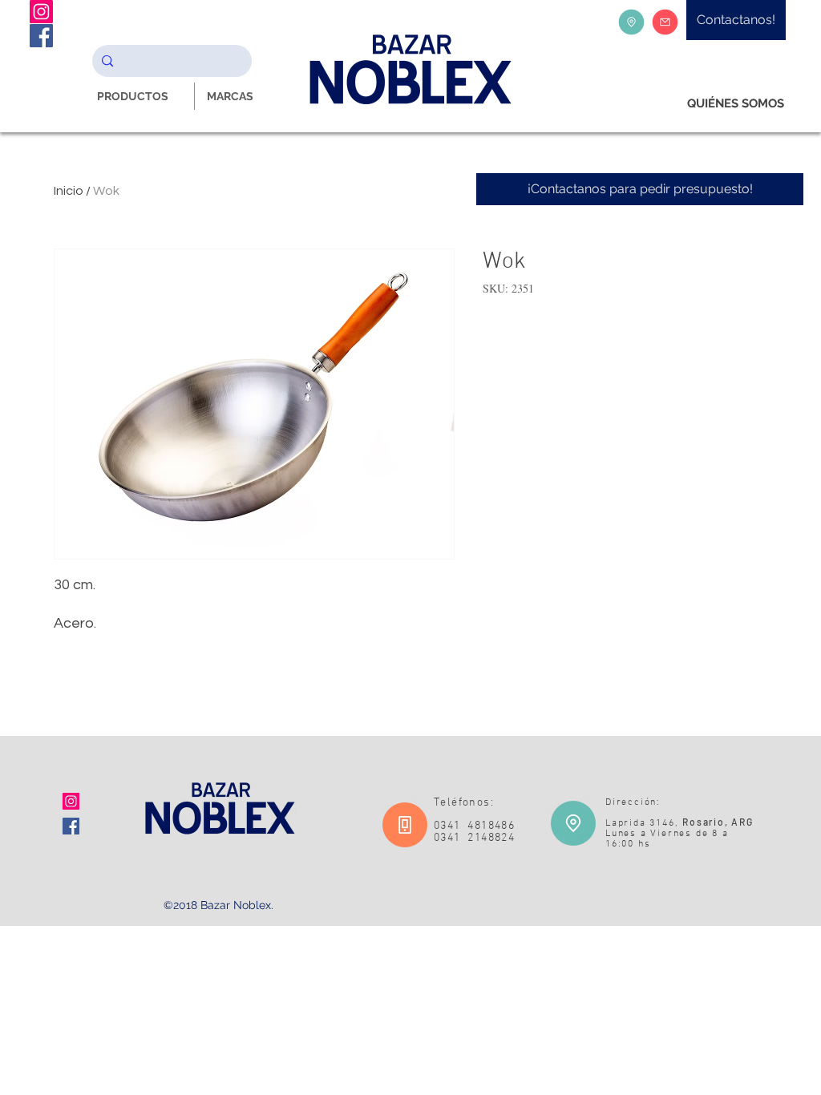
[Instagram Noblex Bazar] (41, 11)
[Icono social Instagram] (71, 801)
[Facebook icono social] (71, 826)
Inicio (68, 190)
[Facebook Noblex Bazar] (41, 35)
